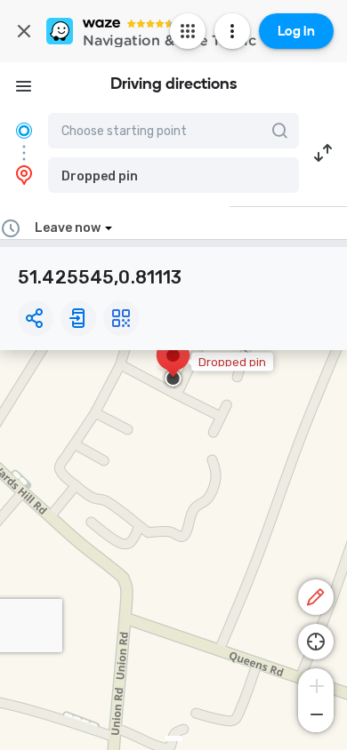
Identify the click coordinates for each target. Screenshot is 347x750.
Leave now (68, 227)
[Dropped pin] (173, 364)
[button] (173, 175)
